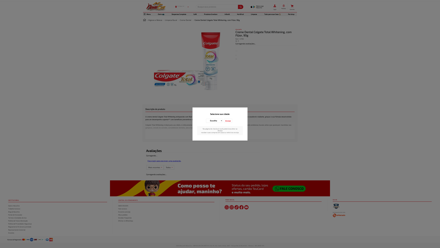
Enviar (228, 121)
